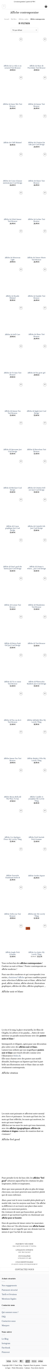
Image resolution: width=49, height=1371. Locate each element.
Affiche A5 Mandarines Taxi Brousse (36, 606)
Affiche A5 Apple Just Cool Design (36, 412)
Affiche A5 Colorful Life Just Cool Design (36, 527)
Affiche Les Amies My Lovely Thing (36, 953)
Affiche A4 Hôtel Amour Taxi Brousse (12, 220)
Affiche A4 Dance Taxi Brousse (36, 182)
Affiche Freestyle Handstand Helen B (12, 877)
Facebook (6, 1348)
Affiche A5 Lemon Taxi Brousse (12, 606)
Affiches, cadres (23, 19)
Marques (5, 1325)
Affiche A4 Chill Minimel (12, 143)
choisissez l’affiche (16, 977)
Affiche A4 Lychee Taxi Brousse (36, 220)
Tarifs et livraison (9, 1294)
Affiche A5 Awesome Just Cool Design (12, 451)
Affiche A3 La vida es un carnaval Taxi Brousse (12, 67)
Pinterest (6, 1352)
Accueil (6, 19)
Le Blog (5, 1339)
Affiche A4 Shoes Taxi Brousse (36, 335)
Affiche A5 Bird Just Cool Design (12, 489)
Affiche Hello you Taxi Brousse (12, 915)
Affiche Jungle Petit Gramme (12, 953)
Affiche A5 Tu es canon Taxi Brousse (12, 683)
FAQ (3, 1316)
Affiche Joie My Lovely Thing (36, 915)
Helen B (16, 1056)
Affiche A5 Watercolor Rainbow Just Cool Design (36, 683)
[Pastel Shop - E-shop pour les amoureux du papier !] (24, 6)
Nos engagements (9, 1285)
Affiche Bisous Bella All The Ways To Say (12, 798)
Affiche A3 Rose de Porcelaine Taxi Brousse (36, 67)
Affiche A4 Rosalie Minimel (12, 297)
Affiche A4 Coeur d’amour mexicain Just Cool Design (12, 182)
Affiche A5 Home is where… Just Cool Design (36, 568)
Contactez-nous (9, 1321)
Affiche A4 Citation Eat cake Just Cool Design (36, 144)
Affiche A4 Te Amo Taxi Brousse (12, 374)
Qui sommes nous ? (10, 1312)
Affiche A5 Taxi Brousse (36, 643)
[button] (4, 6)
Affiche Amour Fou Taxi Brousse (12, 760)
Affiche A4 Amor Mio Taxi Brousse (12, 105)
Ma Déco (14, 19)
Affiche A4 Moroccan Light (12, 259)
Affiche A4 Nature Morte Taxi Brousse (36, 259)
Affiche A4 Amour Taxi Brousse (36, 105)
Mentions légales (9, 1299)
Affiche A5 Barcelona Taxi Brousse (36, 451)
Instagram (6, 1343)
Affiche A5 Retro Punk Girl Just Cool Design (12, 644)
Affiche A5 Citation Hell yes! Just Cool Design (36, 489)
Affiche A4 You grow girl (36, 373)
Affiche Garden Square (36, 876)
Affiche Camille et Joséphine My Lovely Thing (36, 799)
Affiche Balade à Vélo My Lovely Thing (36, 760)
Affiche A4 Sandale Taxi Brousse (36, 297)
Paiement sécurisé (10, 1290)
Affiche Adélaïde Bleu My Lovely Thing (36, 721)
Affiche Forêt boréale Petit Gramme (36, 838)
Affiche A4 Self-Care (12, 335)
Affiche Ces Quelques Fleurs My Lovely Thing (13, 838)
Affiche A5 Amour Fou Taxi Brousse (13, 412)
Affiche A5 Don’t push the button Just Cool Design (12, 568)
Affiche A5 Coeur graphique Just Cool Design (12, 528)
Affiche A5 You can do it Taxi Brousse (12, 721)
